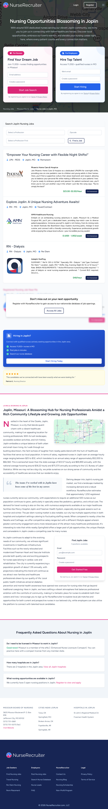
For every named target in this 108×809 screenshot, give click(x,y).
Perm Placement (13, 790)
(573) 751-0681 (9, 721)
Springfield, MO (44, 717)
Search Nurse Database (41, 779)
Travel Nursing (12, 779)
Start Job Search (28, 90)
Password (61, 558)
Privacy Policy (42, 97)
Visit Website (8, 728)
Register (90, 5)
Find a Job (77, 140)
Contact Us (60, 774)
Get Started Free (79, 569)
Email (59, 548)
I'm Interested (92, 191)
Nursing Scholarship (64, 785)
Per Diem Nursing (13, 785)
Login (75, 5)
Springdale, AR (44, 730)
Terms (33, 97)
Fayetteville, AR (44, 725)
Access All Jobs (54, 310)
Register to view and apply (68, 682)
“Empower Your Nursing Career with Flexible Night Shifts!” (47, 155)
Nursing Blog (61, 779)
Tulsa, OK (42, 713)
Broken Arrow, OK (45, 721)
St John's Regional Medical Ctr (86, 713)
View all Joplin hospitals (54, 667)
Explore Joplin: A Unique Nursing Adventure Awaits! (42, 202)
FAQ (33, 790)
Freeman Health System (84, 717)
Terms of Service (88, 779)
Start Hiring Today (54, 361)
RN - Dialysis (15, 246)
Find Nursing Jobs (13, 774)
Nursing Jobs (8, 109)
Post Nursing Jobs (38, 774)
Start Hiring (80, 86)
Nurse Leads (36, 785)
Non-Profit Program (64, 790)
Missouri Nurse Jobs (25, 109)
